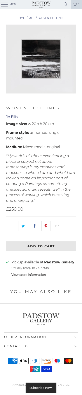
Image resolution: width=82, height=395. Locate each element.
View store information (28, 274)
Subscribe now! (41, 388)
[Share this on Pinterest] (46, 226)
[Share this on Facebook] (34, 226)
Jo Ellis (12, 117)
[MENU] (2, 4)
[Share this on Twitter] (23, 226)
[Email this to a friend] (57, 226)
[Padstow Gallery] (41, 4)
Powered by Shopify (57, 385)
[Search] (66, 4)
